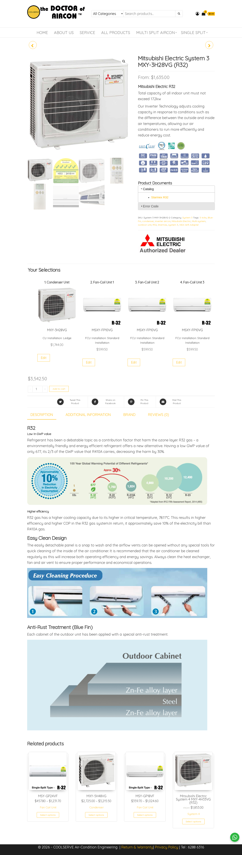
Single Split (193, 32)
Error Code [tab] (150, 206)
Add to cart (59, 388)
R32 (155, 224)
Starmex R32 (159, 197)
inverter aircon (163, 221)
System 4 (194, 814)
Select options (48, 814)
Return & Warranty (137, 847)
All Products (115, 32)
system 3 (173, 224)
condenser (148, 221)
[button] (124, 61)
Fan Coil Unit (48, 807)
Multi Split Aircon (155, 32)
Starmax (162, 224)
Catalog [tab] (148, 189)
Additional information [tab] (88, 414)
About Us (64, 32)
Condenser (96, 807)
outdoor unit (144, 224)
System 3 (187, 217)
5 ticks (203, 217)
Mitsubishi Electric (181, 221)
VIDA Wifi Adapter (189, 224)
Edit (43, 358)
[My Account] (197, 13)
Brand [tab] (129, 414)
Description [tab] (41, 414)
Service (87, 32)
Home (42, 32)
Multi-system (199, 221)
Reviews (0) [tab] (158, 414)
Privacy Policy (166, 847)
